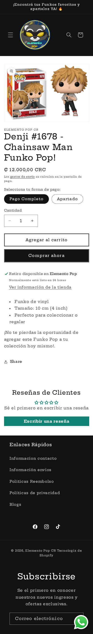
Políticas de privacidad (35, 493)
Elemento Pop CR (40, 550)
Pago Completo (26, 199)
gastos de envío (22, 176)
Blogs (15, 504)
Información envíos (31, 470)
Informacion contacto (33, 458)
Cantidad (13, 210)
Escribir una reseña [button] (46, 421)
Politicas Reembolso (32, 481)
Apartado (67, 199)
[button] (10, 35)
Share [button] (16, 361)
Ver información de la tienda (40, 287)
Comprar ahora (46, 255)
